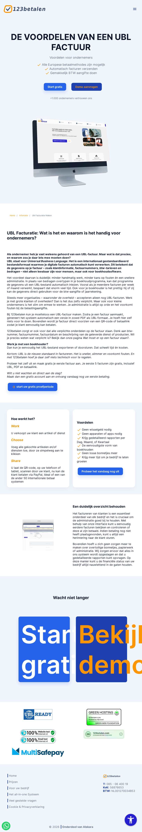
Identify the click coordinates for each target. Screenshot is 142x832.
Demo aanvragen (86, 87)
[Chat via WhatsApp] (6, 826)
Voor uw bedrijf (19, 788)
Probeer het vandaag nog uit (100, 471)
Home (13, 775)
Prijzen (13, 782)
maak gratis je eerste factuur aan (58, 363)
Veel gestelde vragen (22, 800)
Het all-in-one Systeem (24, 794)
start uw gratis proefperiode (33, 387)
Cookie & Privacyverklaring (26, 806)
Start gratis (55, 87)
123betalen (18, 314)
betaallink (123, 321)
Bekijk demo (102, 649)
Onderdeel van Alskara (77, 827)
